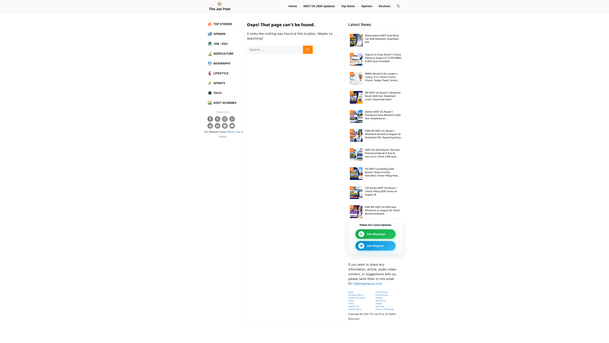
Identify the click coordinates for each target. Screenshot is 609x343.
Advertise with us (355, 295)
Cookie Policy (382, 292)
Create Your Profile (356, 298)
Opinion (366, 6)
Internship (380, 306)
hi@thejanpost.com (367, 284)
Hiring (351, 300)
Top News (348, 6)
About (351, 292)
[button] (398, 6)
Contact (379, 298)
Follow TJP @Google (385, 309)
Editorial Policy (354, 309)
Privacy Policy (382, 295)
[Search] (308, 50)
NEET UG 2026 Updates (319, 6)
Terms (351, 303)
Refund (379, 303)
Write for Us (381, 300)
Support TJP (353, 306)
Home (292, 6)
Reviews (384, 6)
